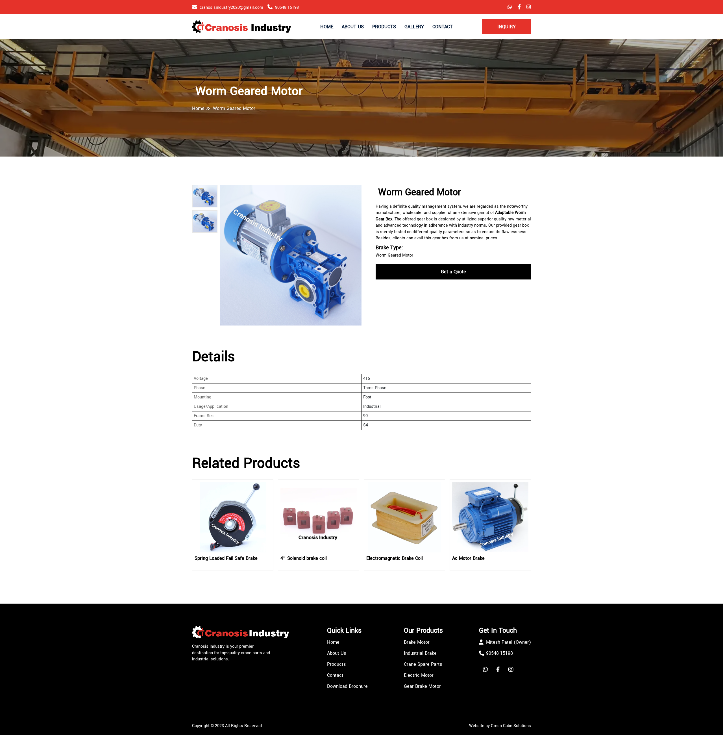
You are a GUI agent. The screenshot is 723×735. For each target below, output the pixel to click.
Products (384, 26)
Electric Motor (419, 675)
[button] (204, 196)
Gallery (414, 26)
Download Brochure (347, 686)
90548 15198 (287, 7)
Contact (442, 26)
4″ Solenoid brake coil (303, 558)
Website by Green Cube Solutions (500, 726)
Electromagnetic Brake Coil (394, 558)
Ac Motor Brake (468, 558)
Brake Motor (417, 642)
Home (326, 26)
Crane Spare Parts (423, 664)
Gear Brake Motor (422, 686)
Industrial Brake (420, 653)
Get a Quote (453, 271)
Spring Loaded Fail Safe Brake (226, 558)
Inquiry (506, 26)
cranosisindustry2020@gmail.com (231, 7)
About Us (353, 26)
